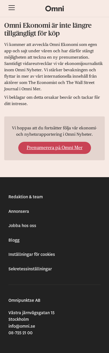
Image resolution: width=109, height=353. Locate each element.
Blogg (14, 240)
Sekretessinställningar (30, 269)
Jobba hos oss (22, 225)
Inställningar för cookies (31, 254)
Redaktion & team (25, 197)
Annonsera (18, 211)
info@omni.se (21, 326)
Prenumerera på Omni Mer (55, 147)
